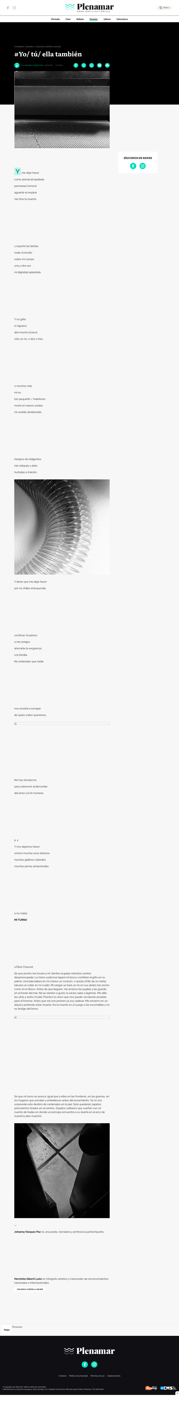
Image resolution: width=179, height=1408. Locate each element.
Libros (107, 19)
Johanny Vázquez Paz (33, 65)
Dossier (94, 19)
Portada (55, 19)
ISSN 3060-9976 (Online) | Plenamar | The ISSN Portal (85, 1389)
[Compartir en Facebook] (76, 65)
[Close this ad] (177, 1393)
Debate (80, 19)
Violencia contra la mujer (48, 47)
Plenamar (19, 47)
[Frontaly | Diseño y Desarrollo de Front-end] (151, 1388)
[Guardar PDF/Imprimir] (107, 65)
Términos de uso (97, 1376)
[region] (89, 33)
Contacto (63, 1376)
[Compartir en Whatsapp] (91, 65)
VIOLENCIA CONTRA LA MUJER (30, 1289)
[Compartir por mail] (99, 65)
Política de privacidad (78, 1376)
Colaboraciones (113, 1376)
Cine (68, 19)
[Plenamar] (89, 1350)
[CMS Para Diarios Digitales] (168, 1388)
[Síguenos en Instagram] (14, 7)
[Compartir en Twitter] (83, 65)
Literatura (122, 19)
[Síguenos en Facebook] (8, 7)
